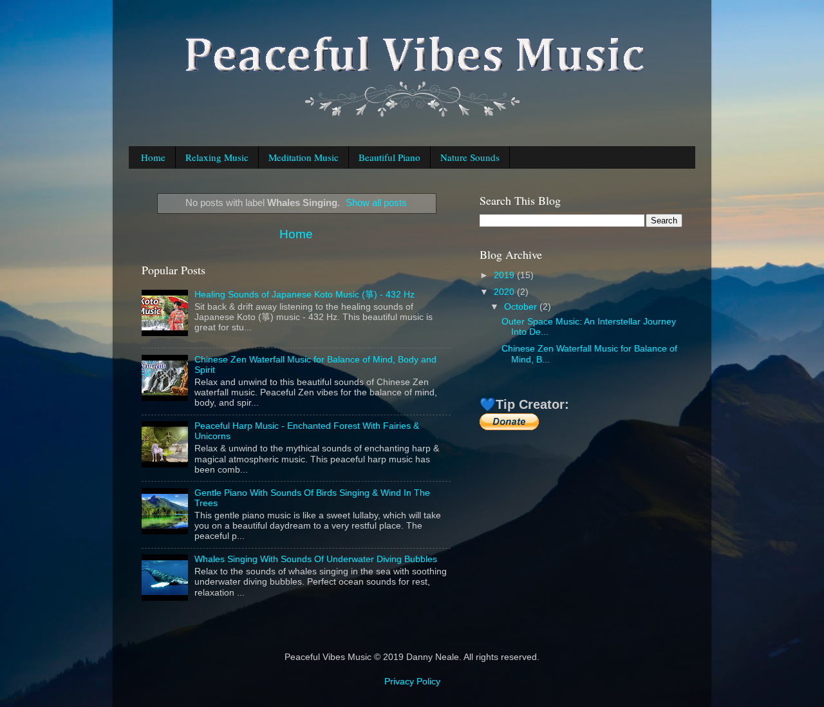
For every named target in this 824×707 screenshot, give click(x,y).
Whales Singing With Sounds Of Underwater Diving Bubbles (315, 559)
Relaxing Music (216, 157)
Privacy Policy (412, 681)
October (521, 307)
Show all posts (376, 203)
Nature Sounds (470, 157)
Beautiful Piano (389, 157)
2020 (505, 292)
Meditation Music (303, 157)
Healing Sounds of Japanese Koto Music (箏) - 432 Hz (304, 294)
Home (153, 157)
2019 (505, 275)
